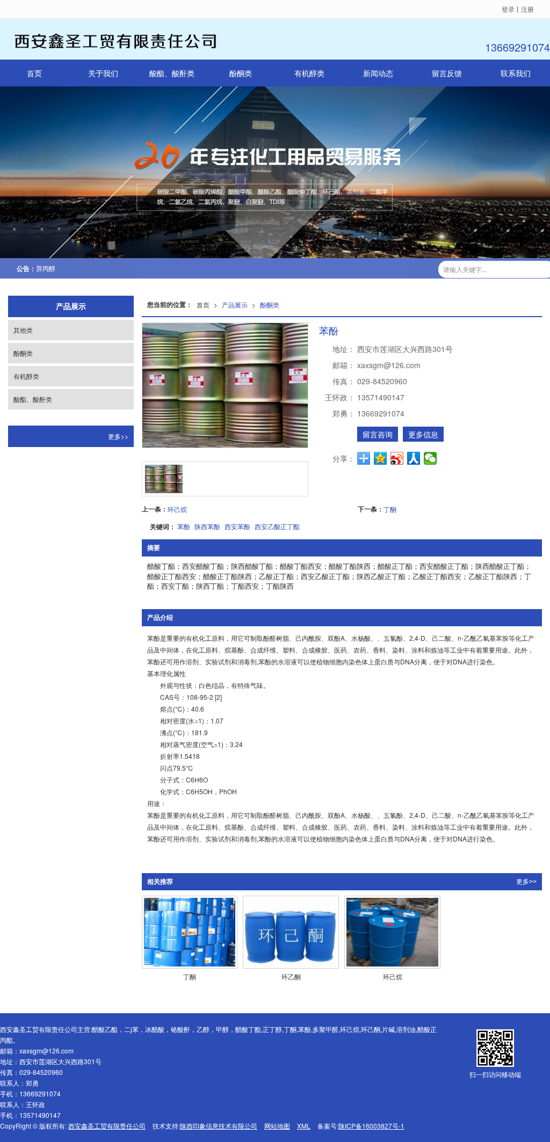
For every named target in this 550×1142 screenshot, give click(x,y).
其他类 (23, 329)
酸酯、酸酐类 (171, 73)
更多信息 (423, 434)
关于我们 (103, 73)
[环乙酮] (291, 932)
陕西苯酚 (207, 526)
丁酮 (389, 509)
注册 (527, 8)
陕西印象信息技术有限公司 (218, 1125)
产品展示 (235, 304)
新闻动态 (378, 73)
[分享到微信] (430, 458)
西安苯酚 (237, 526)
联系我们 (516, 73)
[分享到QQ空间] (380, 458)
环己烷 (177, 509)
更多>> (526, 881)
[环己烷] (392, 932)
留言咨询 (378, 434)
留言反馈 (447, 73)
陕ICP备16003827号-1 (371, 1125)
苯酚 (183, 526)
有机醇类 (309, 73)
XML (303, 1125)
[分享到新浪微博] (397, 458)
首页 (34, 73)
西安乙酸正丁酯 (277, 526)
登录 (508, 8)
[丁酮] (190, 932)
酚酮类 (240, 73)
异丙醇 (45, 268)
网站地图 (277, 1125)
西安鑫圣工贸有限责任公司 (107, 1125)
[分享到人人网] (414, 458)
